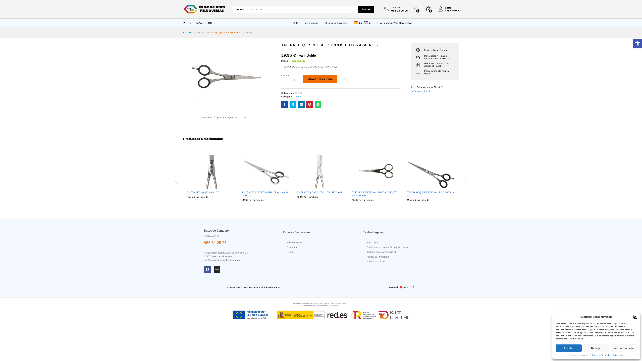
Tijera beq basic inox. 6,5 (203, 192)
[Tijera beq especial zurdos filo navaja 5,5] (284, 104)
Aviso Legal (618, 355)
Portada (187, 32)
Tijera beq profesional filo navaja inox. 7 (430, 194)
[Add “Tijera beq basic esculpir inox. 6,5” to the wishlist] (329, 187)
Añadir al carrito (320, 79)
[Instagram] (217, 269)
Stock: (284, 60)
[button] (637, 43)
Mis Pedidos (311, 23)
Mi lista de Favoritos (336, 23)
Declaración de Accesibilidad (381, 252)
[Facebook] (207, 269)
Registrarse (452, 10)
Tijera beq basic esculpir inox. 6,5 (319, 192)
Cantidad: (286, 76)
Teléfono (396, 7)
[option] (210, 179)
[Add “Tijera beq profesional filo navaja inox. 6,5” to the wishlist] (273, 187)
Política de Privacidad (600, 355)
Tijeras (297, 96)
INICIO (294, 23)
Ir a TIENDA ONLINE (200, 22)
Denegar (596, 348)
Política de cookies (578, 355)
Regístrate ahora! (420, 91)
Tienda (199, 32)
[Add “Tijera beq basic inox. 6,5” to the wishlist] (218, 187)
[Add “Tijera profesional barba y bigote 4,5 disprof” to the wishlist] (384, 187)
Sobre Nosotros (295, 242)
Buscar (366, 9)
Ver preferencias (624, 348)
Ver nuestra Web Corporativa (396, 23)
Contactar (292, 247)
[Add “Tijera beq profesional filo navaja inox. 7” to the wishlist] (439, 187)
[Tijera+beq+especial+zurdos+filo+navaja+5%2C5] (293, 104)
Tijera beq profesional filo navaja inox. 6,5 (265, 194)
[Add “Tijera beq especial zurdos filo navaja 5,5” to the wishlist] (346, 79)
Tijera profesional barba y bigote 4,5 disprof (374, 194)
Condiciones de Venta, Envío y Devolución (387, 247)
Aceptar (569, 348)
